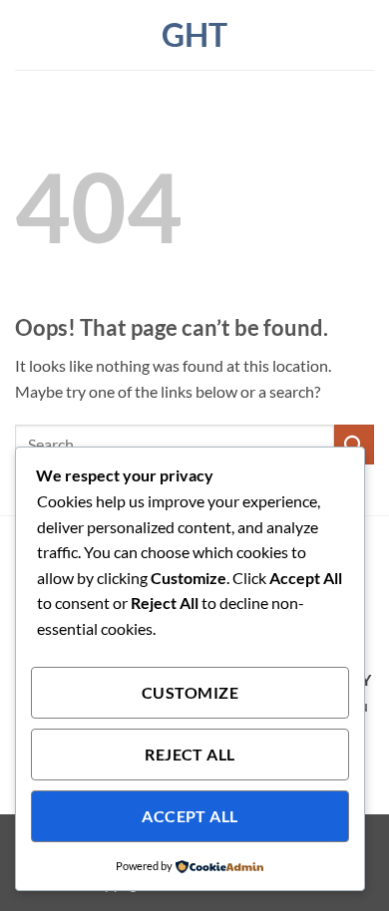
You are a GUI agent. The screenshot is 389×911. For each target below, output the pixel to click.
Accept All (190, 816)
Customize (190, 693)
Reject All (190, 754)
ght (194, 35)
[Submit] (354, 444)
